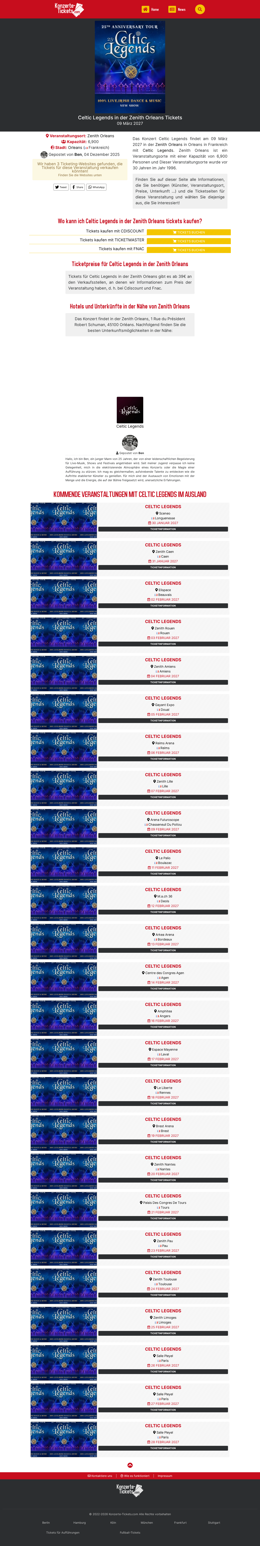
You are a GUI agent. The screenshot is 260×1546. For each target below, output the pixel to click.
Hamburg (79, 1522)
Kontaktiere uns (101, 1476)
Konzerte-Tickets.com (123, 1514)
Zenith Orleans (100, 136)
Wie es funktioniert (136, 1476)
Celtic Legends (158, 150)
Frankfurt (180, 1522)
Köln (113, 1522)
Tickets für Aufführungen (62, 1532)
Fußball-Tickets (130, 1532)
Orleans (75, 147)
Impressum (165, 1476)
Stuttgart (214, 1522)
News (181, 9)
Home (155, 9)
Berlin (46, 1522)
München (147, 1522)
